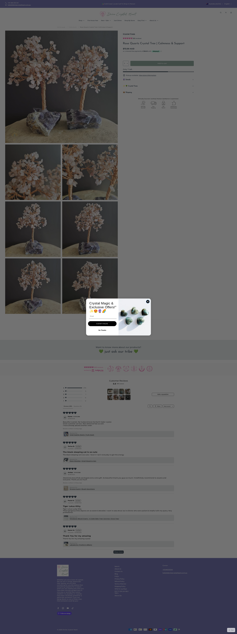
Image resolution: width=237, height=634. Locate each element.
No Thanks (102, 330)
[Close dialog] (147, 301)
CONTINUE (102, 324)
